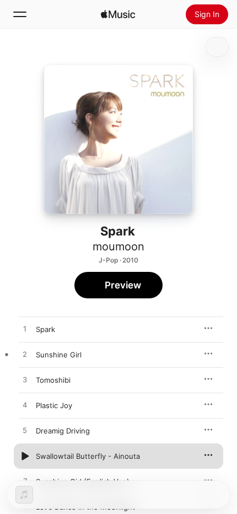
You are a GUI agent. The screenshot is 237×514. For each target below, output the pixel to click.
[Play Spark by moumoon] (25, 329)
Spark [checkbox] (45, 329)
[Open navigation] (20, 14)
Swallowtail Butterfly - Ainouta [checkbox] (88, 456)
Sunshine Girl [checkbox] (59, 354)
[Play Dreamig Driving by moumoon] (25, 431)
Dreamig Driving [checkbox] (63, 430)
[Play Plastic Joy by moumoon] (25, 405)
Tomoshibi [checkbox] (53, 380)
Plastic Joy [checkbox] (54, 405)
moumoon (118, 246)
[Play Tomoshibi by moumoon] (25, 380)
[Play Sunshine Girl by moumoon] (25, 355)
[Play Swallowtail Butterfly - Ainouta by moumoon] (25, 456)
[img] (118, 14)
